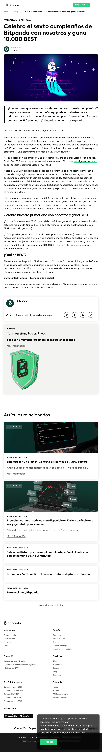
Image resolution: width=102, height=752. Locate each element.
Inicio (6, 12)
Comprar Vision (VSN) (12, 697)
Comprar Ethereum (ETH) (14, 690)
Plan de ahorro (59, 639)
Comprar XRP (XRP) (11, 694)
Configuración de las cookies (68, 733)
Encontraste (57, 198)
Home (55, 687)
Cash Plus (57, 635)
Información (19, 728)
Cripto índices (9, 639)
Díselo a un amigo (60, 646)
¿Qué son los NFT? (11, 668)
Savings (56, 668)
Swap (55, 672)
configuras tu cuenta (85, 161)
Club (55, 661)
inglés (45, 130)
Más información (16, 346)
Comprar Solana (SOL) (13, 701)
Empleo (33, 728)
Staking (56, 642)
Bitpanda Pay (58, 665)
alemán (27, 130)
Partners (56, 690)
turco (63, 130)
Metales (7, 646)
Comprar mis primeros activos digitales (20, 665)
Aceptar (48, 742)
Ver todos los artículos (51, 605)
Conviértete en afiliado (62, 649)
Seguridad (57, 675)
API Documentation (61, 694)
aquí (50, 272)
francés (36, 130)
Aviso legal (22, 737)
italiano (53, 130)
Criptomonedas (10, 635)
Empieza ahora (81, 5)
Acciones (7, 642)
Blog (16, 12)
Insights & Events (60, 697)
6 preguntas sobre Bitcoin (14, 661)
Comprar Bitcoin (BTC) (13, 687)
